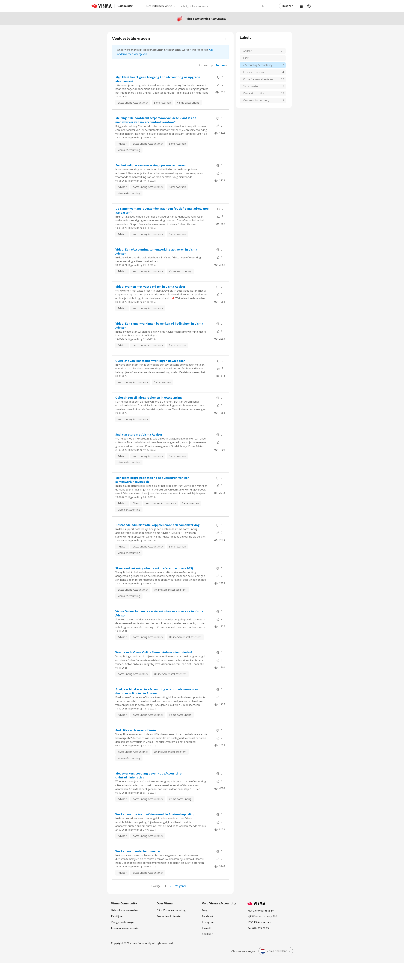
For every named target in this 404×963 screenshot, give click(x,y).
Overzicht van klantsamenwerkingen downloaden (150, 361)
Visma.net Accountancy (256, 100)
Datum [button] (220, 65)
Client (136, 503)
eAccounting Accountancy (133, 102)
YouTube (207, 934)
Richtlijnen (117, 916)
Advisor (122, 143)
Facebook (207, 916)
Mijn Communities (301, 6)
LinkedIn (207, 928)
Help (308, 6)
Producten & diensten (169, 916)
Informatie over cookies (125, 928)
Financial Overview (253, 72)
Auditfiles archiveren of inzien (136, 730)
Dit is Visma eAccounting (171, 910)
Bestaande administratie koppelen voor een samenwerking (157, 525)
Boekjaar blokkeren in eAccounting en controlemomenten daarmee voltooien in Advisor (156, 691)
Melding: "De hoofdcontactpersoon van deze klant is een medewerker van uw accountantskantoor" (155, 120)
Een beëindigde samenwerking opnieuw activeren (150, 165)
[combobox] (222, 6)
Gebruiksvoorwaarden (124, 910)
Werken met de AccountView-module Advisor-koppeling (154, 814)
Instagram (208, 922)
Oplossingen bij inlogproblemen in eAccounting (148, 397)
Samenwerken (162, 102)
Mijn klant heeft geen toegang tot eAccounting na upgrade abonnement (157, 79)
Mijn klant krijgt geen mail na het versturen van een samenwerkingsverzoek (152, 480)
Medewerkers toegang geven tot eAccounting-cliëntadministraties (148, 775)
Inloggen (287, 6)
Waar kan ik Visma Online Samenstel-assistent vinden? (154, 652)
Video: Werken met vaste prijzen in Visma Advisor (150, 286)
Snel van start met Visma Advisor (138, 434)
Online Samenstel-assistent (170, 589)
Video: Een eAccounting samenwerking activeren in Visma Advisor (156, 251)
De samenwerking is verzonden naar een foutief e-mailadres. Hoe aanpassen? (162, 211)
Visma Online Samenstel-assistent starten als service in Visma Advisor (159, 613)
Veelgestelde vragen (123, 922)
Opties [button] (226, 38)
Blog (205, 910)
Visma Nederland (277, 951)
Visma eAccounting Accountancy (206, 18)
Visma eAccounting (188, 102)
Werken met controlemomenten (138, 851)
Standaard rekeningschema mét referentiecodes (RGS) (154, 568)
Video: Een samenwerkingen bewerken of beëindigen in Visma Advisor (159, 325)
